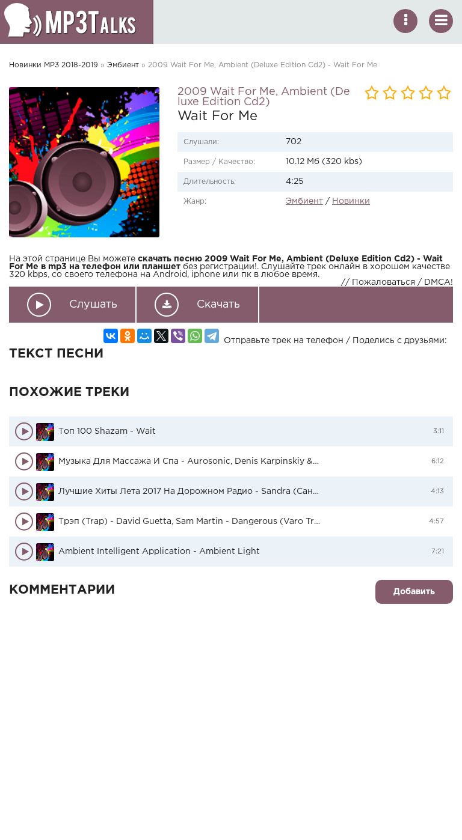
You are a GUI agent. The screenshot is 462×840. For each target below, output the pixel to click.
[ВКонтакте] (110, 336)
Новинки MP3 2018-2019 (53, 65)
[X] (161, 336)
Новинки (351, 201)
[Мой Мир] (144, 336)
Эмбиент (123, 65)
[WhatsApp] (195, 336)
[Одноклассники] (127, 336)
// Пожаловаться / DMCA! (397, 282)
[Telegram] (212, 336)
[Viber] (178, 336)
